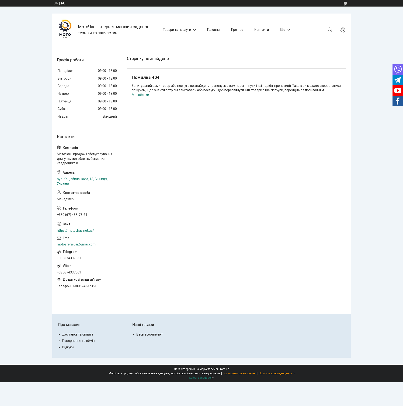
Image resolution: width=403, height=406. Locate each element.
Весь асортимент (149, 334)
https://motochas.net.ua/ (75, 230)
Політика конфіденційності (277, 373)
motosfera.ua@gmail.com (76, 244)
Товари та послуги (177, 30)
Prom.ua (224, 369)
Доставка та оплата (77, 334)
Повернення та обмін (78, 341)
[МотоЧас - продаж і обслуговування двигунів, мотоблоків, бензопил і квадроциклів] (66, 29)
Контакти (261, 30)
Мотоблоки (140, 95)
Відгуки (68, 347)
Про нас (237, 30)
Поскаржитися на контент (239, 373)
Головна (213, 30)
